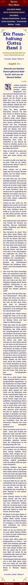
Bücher (11, 24)
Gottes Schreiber (8, 21)
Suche (23, 18)
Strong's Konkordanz (10, 18)
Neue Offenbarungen (14, 12)
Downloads (21, 21)
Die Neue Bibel (14, 9)
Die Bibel (14, 15)
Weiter (21, 59)
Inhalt (14, 59)
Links (17, 24)
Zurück (7, 59)
